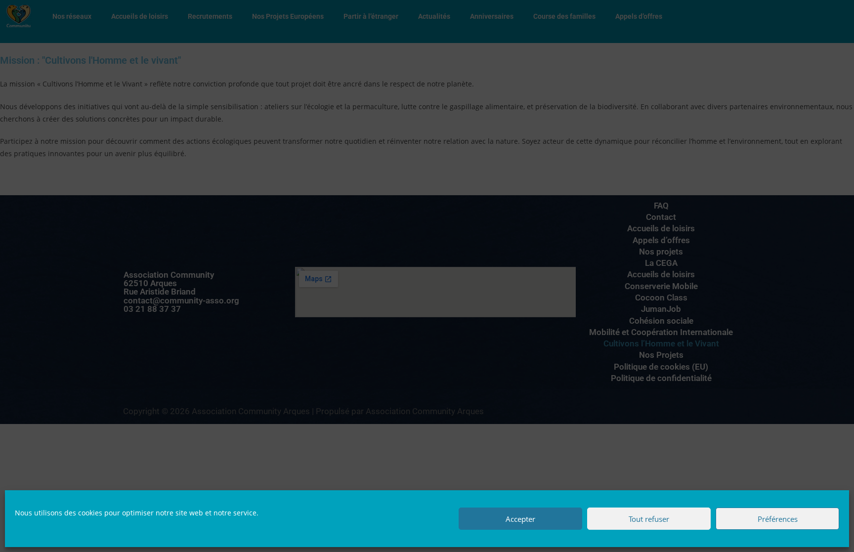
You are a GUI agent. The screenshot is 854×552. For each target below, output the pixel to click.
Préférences (778, 519)
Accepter (520, 519)
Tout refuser (649, 519)
